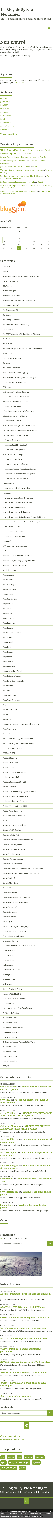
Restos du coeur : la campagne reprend (17, 182)
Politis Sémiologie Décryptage (16, 801)
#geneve (36, 1462)
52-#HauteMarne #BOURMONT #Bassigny (21, 276)
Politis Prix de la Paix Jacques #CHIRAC (19, 791)
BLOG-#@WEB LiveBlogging (15, 372)
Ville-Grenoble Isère (11, 969)
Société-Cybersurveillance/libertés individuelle (23, 868)
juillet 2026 (5, 101)
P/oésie (48, 150)
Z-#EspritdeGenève (11, 1013)
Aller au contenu (8, 2)
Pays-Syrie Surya (10, 695)
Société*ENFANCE (11, 835)
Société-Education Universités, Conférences (21, 873)
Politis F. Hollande (10, 762)
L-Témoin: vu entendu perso (15, 546)
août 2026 (4, 98)
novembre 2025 (7, 126)
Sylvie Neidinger (9, 1139)
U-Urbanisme (8, 960)
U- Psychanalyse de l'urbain (14, 931)
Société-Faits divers (11, 878)
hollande (28, 1457)
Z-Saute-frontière (10, 1061)
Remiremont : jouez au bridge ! (13, 160)
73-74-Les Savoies (10, 281)
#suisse (11, 1457)
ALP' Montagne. (9, 290)
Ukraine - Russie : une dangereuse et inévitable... (21, 170)
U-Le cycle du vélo (10, 941)
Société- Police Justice (12, 854)
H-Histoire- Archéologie (13, 454)
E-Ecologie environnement (14, 382)
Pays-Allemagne (10, 584)
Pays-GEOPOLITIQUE (12, 632)
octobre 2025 (5, 130)
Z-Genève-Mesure (10, 1037)
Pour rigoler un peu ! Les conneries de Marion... (20, 185)
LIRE (5, 550)
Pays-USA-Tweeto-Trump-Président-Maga (21, 724)
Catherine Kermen (10, 1126)
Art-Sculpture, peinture (13, 358)
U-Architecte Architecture (13, 936)
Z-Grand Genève (10, 1056)
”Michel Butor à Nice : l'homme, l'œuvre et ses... (20, 150)
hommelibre (6, 1204)
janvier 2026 (5, 119)
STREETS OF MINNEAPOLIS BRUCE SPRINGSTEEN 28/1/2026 (26, 1114)
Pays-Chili (7, 608)
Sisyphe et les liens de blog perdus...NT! (25, 1193)
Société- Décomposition (13, 844)
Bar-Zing (43, 157)
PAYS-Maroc (8, 661)
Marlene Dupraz (9, 1152)
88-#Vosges (7, 286)
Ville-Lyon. (7, 974)
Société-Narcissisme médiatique (16, 897)
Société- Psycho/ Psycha (13, 859)
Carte (4, 1220)
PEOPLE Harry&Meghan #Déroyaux (18, 743)
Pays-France (8, 628)
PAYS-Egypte (8, 618)
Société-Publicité (10, 907)
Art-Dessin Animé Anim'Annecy (16, 324)
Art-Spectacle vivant (11, 367)
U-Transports (8, 955)
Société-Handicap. (10, 883)
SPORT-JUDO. (8, 921)
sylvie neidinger (9, 1086)
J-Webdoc (7, 493)
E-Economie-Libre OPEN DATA (16, 396)
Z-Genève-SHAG (10, 1051)
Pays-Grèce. (8, 637)
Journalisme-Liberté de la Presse (17, 512)
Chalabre (41, 182)
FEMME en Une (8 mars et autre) (16, 401)
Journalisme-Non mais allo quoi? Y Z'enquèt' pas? (24, 522)
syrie (3, 1462)
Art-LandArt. (8, 329)
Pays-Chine (7, 613)
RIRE (5, 820)
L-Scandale (7, 541)
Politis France (8, 767)
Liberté (35, 166)
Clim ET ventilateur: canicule (15, 1395)
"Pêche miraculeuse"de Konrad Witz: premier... (26, 1088)
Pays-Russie (8, 685)
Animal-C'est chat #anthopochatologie (19, 300)
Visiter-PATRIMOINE (12, 994)
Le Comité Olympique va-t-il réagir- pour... (26, 1140)
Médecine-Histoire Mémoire (15, 565)
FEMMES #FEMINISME (13, 406)
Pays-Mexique (9, 666)
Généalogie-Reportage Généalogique (18, 411)
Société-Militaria (10, 892)
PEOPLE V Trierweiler (12, 748)
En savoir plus (34, 1516)
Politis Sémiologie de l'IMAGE (15, 796)
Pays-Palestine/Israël (11, 676)
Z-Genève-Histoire (11, 1032)
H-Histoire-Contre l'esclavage (15, 464)
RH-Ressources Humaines (14, 815)
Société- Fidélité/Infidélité (14, 849)
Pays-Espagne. (9, 623)
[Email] (26, 1425)
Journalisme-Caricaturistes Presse (17, 502)
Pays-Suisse (8, 690)
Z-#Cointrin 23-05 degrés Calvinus (17, 1008)
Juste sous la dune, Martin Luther (14, 166)
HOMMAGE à (8, 483)
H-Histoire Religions (11, 440)
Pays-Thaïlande (9, 705)
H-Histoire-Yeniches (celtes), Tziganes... (19, 473)
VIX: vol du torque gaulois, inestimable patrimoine (20, 1350)
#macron (39, 1457)
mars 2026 (4, 112)
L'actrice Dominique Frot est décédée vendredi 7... (25, 1295)
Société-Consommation (12, 863)
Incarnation (26, 153)
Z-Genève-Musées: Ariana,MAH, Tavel (19, 1042)
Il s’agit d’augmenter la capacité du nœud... (18, 191)
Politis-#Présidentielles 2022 (15, 806)
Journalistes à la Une (11, 526)
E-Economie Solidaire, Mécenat (16, 392)
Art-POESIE (7, 353)
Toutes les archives (8, 134)
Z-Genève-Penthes (10, 1046)
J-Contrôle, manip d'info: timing (16, 488)
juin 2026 (4, 105)
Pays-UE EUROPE (10, 709)
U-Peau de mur (9, 950)
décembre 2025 (6, 123)
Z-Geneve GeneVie (10, 1022)
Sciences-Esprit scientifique (14, 825)
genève (22, 1467)
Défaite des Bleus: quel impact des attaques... (24, 1372)
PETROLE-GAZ (9, 753)
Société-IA (7, 888)
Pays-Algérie (8, 579)
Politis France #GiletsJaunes (14, 772)
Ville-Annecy (8, 965)
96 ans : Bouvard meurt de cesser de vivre (18, 157)
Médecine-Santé (9, 570)
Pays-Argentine (9, 589)
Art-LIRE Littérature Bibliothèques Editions (21, 334)
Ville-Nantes (8, 984)
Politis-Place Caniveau (12, 811)
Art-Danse (7, 315)
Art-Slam (6, 363)
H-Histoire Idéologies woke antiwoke (19, 425)
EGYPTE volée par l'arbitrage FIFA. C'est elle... (25, 1361)
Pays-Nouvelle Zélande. (13, 671)
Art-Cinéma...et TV (10, 310)
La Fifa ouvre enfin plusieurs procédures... (23, 1327)
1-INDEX (6, 266)
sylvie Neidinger (9, 1113)
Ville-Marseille (9, 979)
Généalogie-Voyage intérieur (15, 416)
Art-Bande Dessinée (11, 305)
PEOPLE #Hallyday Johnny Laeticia (18, 738)
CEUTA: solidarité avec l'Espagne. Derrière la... (25, 1317)
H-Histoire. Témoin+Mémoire (15, 478)
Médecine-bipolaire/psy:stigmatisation (19, 560)
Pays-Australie (9, 594)
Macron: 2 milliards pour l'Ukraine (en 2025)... (24, 1338)
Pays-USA (7, 719)
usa (2, 1457)
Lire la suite (20, 82)
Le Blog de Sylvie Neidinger (17, 12)
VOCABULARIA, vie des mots (15, 998)
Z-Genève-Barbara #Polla (13, 1027)
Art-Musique (8, 343)
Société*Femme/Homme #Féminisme (19, 839)
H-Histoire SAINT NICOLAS (15, 445)
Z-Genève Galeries (10, 1018)
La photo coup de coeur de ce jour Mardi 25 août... (21, 176)
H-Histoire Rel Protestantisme (15, 435)
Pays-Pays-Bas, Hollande (13, 681)
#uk (19, 1457)
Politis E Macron (10, 758)
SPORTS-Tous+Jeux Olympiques (16, 926)
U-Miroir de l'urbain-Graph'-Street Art (19, 945)
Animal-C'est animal (11, 295)
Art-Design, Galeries (11, 319)
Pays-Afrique (8, 575)
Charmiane (6, 1178)
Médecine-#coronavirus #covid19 (17, 555)
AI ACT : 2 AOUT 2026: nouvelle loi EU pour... (23, 1307)
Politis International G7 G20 (14, 782)
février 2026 (5, 115)
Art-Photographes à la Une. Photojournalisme (22, 348)
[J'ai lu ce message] (50, 1511)
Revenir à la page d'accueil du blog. (15, 55)
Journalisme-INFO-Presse (14, 507)
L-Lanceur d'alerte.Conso (13, 531)
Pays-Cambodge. (10, 599)
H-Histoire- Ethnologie (12, 459)
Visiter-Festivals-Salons (13, 989)
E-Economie (8, 387)
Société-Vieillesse (10, 916)
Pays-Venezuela (9, 729)
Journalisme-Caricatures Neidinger (18, 498)
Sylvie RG (5, 1099)
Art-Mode (7, 339)
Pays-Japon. (8, 652)
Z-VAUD (6, 1066)
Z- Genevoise (8, 1003)
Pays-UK (6, 714)
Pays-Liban (7, 656)
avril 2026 (4, 108)
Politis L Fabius (9, 786)
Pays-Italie (7, 647)
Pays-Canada (8, 603)
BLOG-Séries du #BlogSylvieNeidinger (19, 377)
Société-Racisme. (10, 912)
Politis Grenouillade (11, 777)
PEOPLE (6, 733)
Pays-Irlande (8, 642)
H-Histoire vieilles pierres (14, 449)
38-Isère (6, 271)
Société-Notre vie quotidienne (15, 902)
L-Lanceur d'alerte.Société (14, 536)
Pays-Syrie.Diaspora (11, 700)
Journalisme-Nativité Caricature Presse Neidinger (24, 517)
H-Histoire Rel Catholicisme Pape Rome (20, 430)
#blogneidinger (8, 1467)
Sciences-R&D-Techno (12, 830)
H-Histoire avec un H (12, 420)
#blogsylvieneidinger (19, 1462)
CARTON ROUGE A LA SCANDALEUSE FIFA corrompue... (23, 1384)
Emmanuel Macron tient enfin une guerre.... (26, 1166)
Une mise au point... (8, 153)
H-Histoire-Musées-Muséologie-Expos (19, 469)
